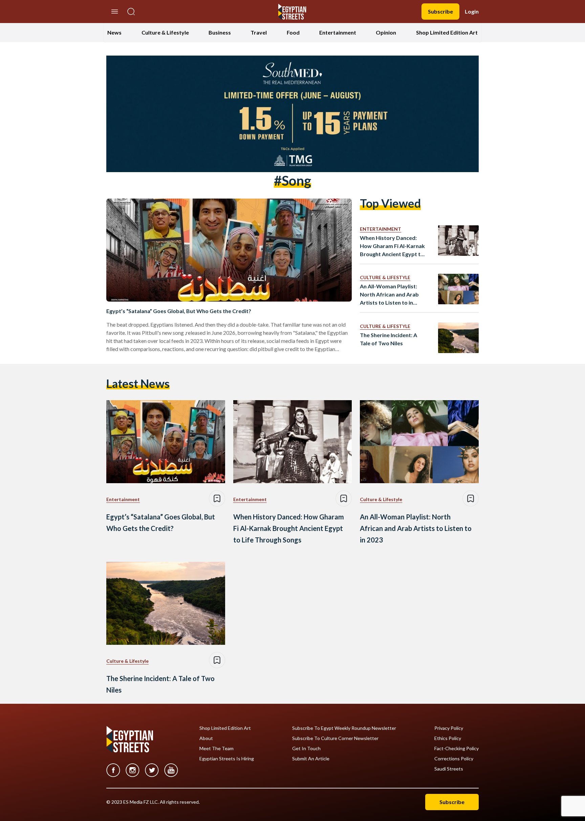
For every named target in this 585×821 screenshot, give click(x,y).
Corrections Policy (453, 758)
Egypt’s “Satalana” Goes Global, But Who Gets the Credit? (178, 311)
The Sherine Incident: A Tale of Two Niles (388, 339)
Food (293, 32)
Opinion (386, 32)
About (206, 738)
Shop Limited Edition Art (447, 32)
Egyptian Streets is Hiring (226, 758)
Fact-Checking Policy (456, 748)
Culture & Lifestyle (165, 32)
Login (472, 11)
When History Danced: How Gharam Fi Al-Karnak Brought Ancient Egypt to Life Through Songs (392, 246)
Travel (259, 32)
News (114, 32)
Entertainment (337, 32)
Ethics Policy (447, 738)
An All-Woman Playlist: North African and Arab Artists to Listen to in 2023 (389, 295)
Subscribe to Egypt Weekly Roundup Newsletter (344, 728)
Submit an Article (310, 758)
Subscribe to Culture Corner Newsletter (335, 738)
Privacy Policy (448, 728)
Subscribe (440, 11)
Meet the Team (216, 748)
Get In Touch (306, 748)
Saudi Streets (448, 769)
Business (220, 32)
